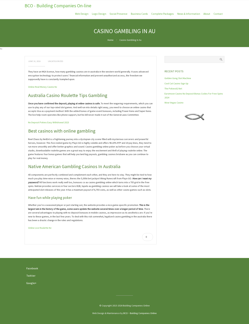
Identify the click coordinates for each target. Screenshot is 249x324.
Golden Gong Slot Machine (177, 78)
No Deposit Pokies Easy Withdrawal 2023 (48, 122)
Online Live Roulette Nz (39, 227)
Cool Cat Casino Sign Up (176, 83)
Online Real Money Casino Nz (42, 86)
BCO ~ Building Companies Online (140, 313)
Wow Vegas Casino (173, 102)
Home (110, 39)
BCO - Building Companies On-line (58, 6)
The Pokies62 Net (173, 88)
